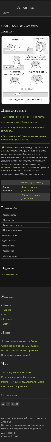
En (10, 422)
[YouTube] (13, 404)
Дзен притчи (9, 241)
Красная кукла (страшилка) (14, 386)
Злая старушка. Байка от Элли (16, 373)
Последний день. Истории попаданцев (20, 167)
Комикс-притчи (10, 235)
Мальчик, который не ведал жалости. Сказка (22, 382)
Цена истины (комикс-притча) (15, 355)
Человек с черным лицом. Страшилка (19, 350)
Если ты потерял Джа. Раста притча (18, 377)
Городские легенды (12, 225)
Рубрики (7, 310)
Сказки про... (9, 251)
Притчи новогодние (12, 230)
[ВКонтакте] (3, 404)
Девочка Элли (10, 256)
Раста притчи (9, 246)
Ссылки (6, 324)
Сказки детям (9, 215)
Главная (7, 305)
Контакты (7, 319)
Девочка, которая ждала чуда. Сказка (19, 341)
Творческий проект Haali (28, 418)
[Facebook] (8, 404)
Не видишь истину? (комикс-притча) (20, 122)
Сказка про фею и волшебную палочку (20, 346)
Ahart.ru (25, 7)
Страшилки (8, 220)
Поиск (5, 315)
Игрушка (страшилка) (32, 183)
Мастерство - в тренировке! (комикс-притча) (24, 117)
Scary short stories (9, 274)
